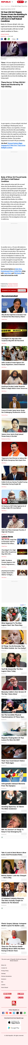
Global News (4, 319)
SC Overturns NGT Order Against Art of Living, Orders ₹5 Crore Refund (14, 507)
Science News (5, 415)
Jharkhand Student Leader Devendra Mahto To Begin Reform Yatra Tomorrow (14, 387)
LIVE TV (21, 2)
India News (3, 36)
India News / (8, 6)
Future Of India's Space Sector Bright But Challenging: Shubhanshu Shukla (13, 411)
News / (2, 6)
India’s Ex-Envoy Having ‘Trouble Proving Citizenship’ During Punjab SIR (14, 483)
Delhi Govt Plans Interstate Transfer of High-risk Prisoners (14, 531)
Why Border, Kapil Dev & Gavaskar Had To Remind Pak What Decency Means (14, 316)
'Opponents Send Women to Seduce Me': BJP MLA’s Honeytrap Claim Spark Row (14, 459)
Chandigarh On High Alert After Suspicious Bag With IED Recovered (13, 340)
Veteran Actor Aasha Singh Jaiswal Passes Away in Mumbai (12, 435)
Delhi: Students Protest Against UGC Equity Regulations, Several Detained (13, 364)
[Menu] (26, 2)
